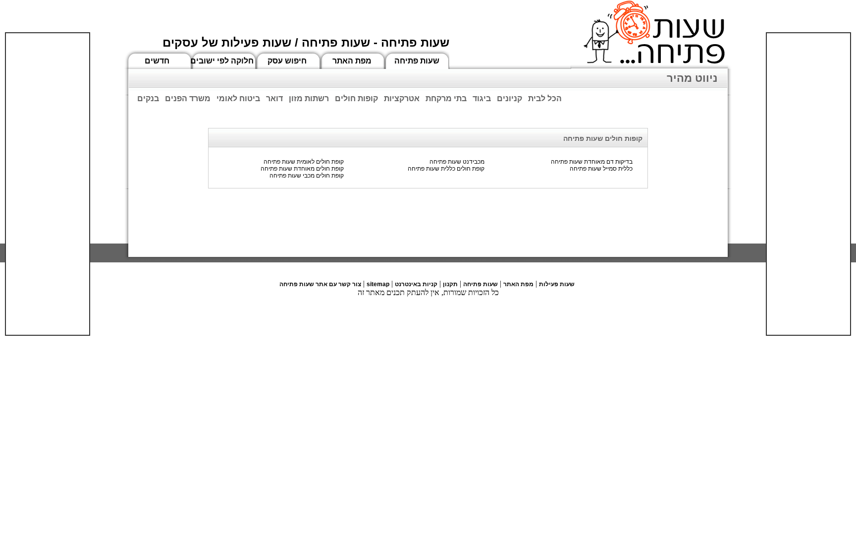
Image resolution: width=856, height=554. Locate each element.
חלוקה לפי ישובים (222, 61)
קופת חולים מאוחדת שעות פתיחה (302, 168)
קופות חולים (356, 98)
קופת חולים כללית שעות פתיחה (446, 168)
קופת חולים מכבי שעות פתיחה (306, 175)
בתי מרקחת (446, 98)
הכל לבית (545, 98)
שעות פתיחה (416, 61)
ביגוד (482, 98)
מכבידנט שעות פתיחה (456, 161)
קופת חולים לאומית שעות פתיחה (304, 161)
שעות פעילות (557, 284)
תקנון (450, 284)
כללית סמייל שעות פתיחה (601, 168)
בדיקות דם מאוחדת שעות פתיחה (592, 161)
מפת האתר (352, 61)
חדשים (157, 61)
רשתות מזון (309, 98)
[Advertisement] (47, 184)
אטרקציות (402, 98)
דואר (274, 98)
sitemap (378, 284)
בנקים (148, 98)
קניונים (509, 98)
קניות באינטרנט (416, 284)
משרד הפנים (188, 98)
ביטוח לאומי (238, 98)
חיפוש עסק (287, 61)
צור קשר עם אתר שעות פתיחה (320, 284)
